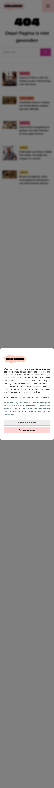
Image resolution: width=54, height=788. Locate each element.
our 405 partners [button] (38, 369)
